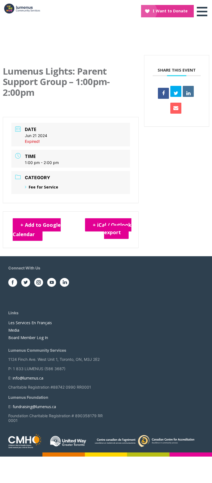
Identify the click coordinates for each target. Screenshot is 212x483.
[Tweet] (175, 91)
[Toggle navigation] (202, 12)
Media (13, 330)
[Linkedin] (188, 91)
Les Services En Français (30, 322)
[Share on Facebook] (163, 93)
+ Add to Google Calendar (37, 230)
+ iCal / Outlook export (112, 229)
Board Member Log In (28, 337)
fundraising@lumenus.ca (34, 406)
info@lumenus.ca (28, 378)
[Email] (175, 108)
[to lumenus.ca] (22, 8)
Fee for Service (43, 187)
